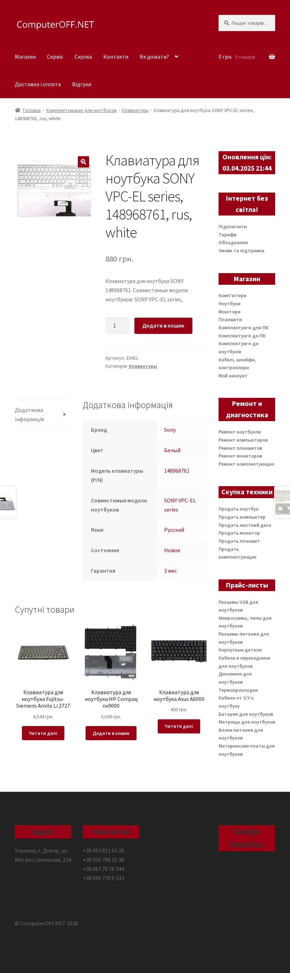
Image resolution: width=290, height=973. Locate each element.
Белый (172, 450)
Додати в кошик (163, 325)
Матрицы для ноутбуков (247, 722)
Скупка (83, 56)
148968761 (177, 470)
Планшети (230, 319)
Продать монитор (239, 533)
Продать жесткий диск (245, 525)
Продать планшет (239, 541)
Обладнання (233, 242)
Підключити (233, 226)
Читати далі (43, 733)
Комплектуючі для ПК (243, 327)
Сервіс (55, 56)
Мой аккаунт (233, 375)
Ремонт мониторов (240, 456)
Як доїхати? (154, 56)
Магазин (25, 56)
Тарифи (228, 234)
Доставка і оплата (38, 84)
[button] (83, 161)
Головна (32, 110)
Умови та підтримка (242, 250)
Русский (174, 529)
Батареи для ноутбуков (246, 714)
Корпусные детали (240, 650)
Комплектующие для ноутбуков (81, 110)
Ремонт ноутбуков (240, 432)
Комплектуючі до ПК (242, 335)
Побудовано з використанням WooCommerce (72, 932)
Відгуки (81, 84)
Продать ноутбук (239, 509)
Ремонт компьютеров (243, 440)
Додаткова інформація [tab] (29, 414)
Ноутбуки (229, 303)
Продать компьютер (242, 517)
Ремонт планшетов (240, 448)
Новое (172, 550)
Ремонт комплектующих (246, 464)
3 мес (170, 570)
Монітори (229, 311)
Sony (170, 429)
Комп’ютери (232, 295)
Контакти (115, 56)
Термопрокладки (238, 690)
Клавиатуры (135, 110)
